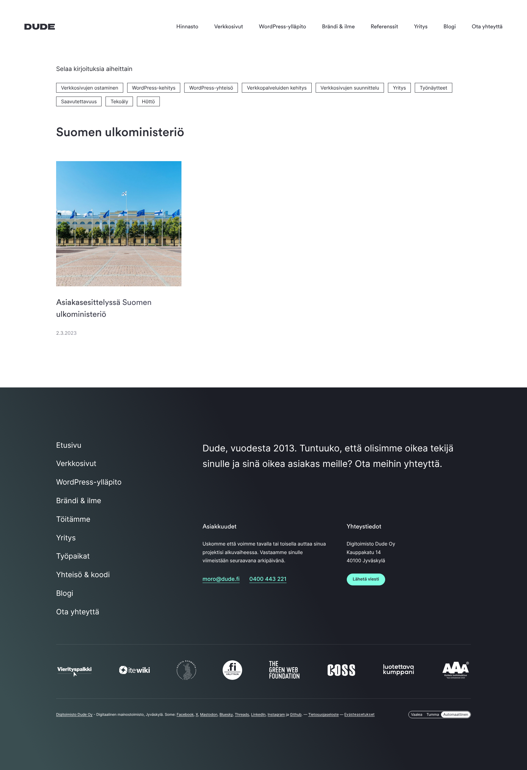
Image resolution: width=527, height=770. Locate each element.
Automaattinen (455, 714)
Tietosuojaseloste (323, 714)
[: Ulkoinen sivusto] (74, 673)
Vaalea (416, 714)
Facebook (185, 714)
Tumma (433, 714)
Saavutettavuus (79, 101)
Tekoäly (119, 101)
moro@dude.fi (221, 579)
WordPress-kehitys (154, 88)
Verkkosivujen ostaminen (89, 88)
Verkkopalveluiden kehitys (277, 88)
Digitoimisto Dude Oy (74, 714)
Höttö (148, 101)
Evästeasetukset (359, 714)
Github (296, 714)
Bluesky (226, 714)
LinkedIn (258, 714)
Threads (242, 714)
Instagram (276, 714)
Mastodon (208, 714)
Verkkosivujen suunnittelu (350, 88)
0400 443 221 (268, 579)
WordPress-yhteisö (211, 88)
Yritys (399, 88)
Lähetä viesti (366, 579)
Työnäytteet (433, 88)
